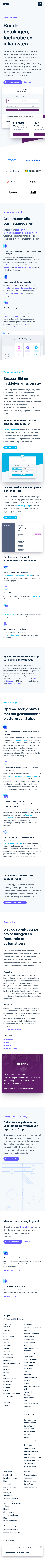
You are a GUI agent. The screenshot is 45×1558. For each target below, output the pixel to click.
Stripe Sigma (11, 1048)
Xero (20, 684)
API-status (28, 1454)
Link (5, 1375)
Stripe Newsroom (30, 1481)
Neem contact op (12, 82)
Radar (8, 1045)
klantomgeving (23, 505)
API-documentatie (31, 1451)
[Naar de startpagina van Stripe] (6, 1315)
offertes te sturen (10, 316)
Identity (6, 1366)
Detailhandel (29, 1415)
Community (7, 1484)
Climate (6, 1348)
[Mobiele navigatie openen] (40, 4)
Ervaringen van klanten (11, 1478)
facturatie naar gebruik (23, 288)
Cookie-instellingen (10, 1515)
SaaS (26, 1371)
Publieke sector (30, 1412)
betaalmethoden (20, 740)
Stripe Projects (30, 1463)
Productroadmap (30, 1475)
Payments (10, 1039)
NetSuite (11, 684)
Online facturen (10, 429)
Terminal (6, 1402)
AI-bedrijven (28, 1374)
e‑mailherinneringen (11, 635)
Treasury (6, 1405)
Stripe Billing (26, 1227)
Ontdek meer (10, 1159)
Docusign (9, 681)
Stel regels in (8, 614)
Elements (7, 1360)
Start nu (27, 82)
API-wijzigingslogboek (32, 1457)
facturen (7, 265)
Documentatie (29, 1448)
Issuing (6, 1372)
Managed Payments (11, 1378)
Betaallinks (7, 1381)
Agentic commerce (31, 1333)
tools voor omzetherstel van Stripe (23, 776)
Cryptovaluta (8, 1354)
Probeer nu (9, 447)
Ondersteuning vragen (11, 1529)
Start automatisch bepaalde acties (17, 575)
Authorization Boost (11, 1336)
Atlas (5, 1333)
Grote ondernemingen (32, 1327)
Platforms (28, 1368)
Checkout (7, 1345)
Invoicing (6, 1369)
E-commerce (29, 1339)
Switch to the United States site (16, 1553)
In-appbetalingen (30, 1359)
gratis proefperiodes (22, 267)
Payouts (6, 1387)
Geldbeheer (28, 1365)
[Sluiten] (40, 1547)
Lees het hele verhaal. (12, 1029)
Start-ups (28, 1330)
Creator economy (31, 1377)
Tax (4, 1399)
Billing (8, 1042)
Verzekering (28, 1392)
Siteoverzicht (8, 1512)
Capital (6, 1342)
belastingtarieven (23, 296)
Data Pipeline (8, 1357)
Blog (5, 1481)
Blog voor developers (32, 1466)
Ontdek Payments (10, 1270)
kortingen (7, 267)
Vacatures (28, 1478)
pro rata (36, 596)
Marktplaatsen (29, 1362)
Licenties (6, 1509)
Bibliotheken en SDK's (32, 1460)
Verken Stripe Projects (14, 902)
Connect (6, 1351)
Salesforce (37, 678)
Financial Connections (11, 1363)
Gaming (27, 1383)
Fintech (27, 1380)
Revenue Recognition (11, 1393)
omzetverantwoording (12, 293)
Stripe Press (29, 1484)
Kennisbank (7, 1475)
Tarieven (6, 1330)
